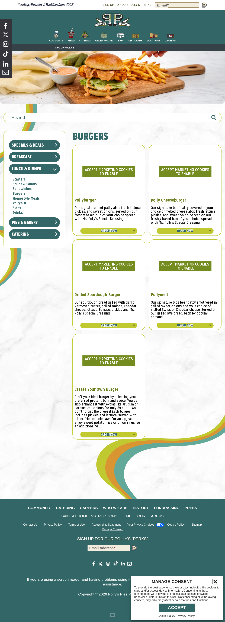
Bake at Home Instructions (89, 516)
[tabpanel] (146, 285)
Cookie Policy (166, 615)
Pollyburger (85, 200)
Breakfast (22, 157)
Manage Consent (112, 529)
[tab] (19, 179)
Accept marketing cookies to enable (109, 171)
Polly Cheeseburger (168, 200)
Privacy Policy (186, 615)
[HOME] (112, 20)
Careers (89, 508)
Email (162, 5)
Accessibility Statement (106, 524)
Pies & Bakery (25, 222)
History (141, 508)
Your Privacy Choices (140, 524)
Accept (177, 607)
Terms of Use (76, 524)
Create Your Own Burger (96, 389)
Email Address (102, 548)
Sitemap (196, 524)
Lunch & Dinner (26, 169)
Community (39, 508)
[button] (215, 581)
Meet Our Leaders (145, 516)
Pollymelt (159, 294)
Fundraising (166, 508)
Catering (20, 234)
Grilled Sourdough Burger (98, 294)
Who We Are (115, 508)
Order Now (109, 231)
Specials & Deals (28, 145)
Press (191, 508)
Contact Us (30, 524)
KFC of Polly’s (64, 48)
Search (19, 117)
